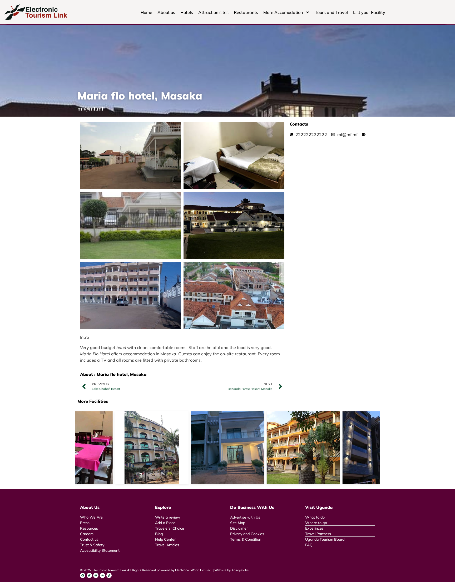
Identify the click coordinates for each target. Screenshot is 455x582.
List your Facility (369, 12)
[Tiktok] (109, 575)
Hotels (186, 12)
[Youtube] (95, 575)
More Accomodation (283, 12)
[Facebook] (82, 575)
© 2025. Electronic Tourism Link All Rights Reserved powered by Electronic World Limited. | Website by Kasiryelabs (164, 570)
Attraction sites (213, 12)
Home (146, 12)
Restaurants (246, 12)
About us (166, 12)
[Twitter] (89, 575)
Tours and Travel (331, 12)
